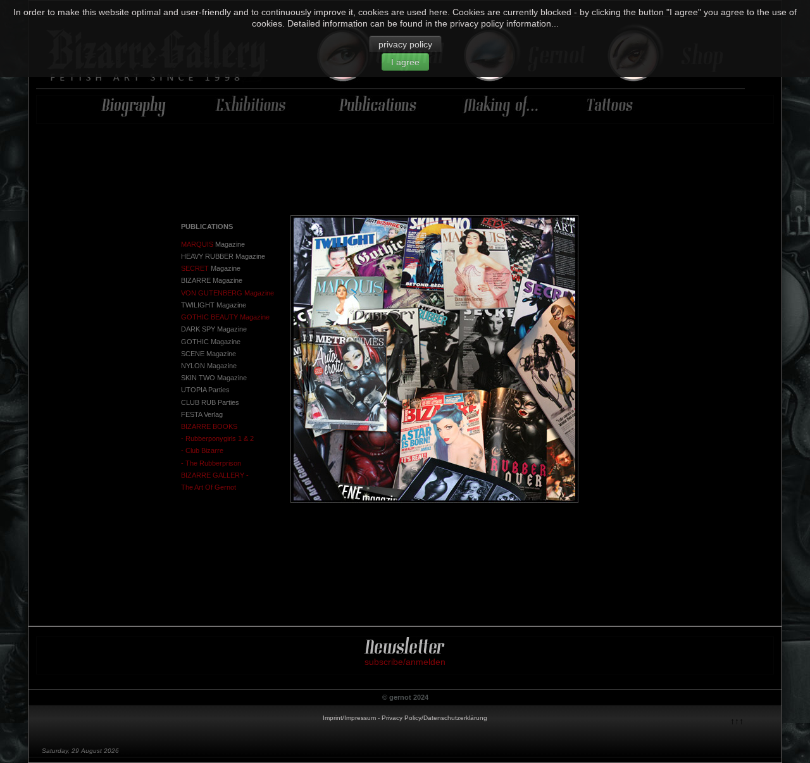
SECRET (195, 268)
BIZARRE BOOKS (209, 426)
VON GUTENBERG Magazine (227, 293)
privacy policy (405, 44)
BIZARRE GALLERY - (215, 475)
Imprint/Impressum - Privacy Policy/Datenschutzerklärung (405, 717)
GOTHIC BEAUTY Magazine (225, 317)
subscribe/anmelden (405, 662)
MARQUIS (197, 244)
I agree (405, 62)
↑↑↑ (737, 721)
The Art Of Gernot (208, 487)
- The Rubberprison (211, 463)
